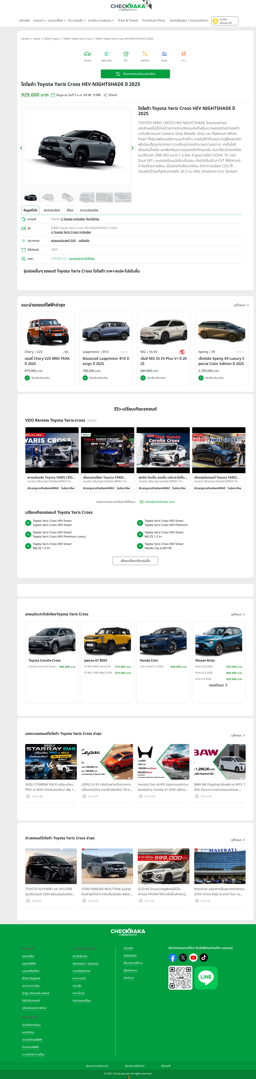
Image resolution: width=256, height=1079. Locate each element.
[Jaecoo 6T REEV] (107, 640)
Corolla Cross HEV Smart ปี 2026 (43, 666)
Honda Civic (149, 660)
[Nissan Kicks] (218, 640)
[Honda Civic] (163, 640)
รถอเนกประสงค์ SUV (63, 240)
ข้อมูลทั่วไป (30, 210)
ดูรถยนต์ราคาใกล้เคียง (82, 258)
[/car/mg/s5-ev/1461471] (163, 331)
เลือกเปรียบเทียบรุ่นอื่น (135, 560)
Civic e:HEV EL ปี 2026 (151, 666)
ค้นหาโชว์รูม (92, 219)
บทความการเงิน (31, 986)
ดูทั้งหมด (240, 305)
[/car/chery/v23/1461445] (48, 331)
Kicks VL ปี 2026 (203, 673)
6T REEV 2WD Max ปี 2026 (98, 673)
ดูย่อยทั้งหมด (216, 685)
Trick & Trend (128, 20)
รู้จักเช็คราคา (131, 970)
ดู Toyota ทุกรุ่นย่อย (73, 219)
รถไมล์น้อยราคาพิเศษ (34, 1008)
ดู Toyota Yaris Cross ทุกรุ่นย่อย (71, 232)
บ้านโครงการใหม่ (31, 1025)
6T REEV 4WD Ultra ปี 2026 (98, 666)
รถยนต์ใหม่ (28, 956)
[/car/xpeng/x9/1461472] (221, 331)
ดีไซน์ (70, 210)
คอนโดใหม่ (28, 1032)
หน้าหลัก (24, 20)
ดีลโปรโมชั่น (130, 956)
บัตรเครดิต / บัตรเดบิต (85, 964)
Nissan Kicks (205, 660)
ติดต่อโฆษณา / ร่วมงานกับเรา (189, 20)
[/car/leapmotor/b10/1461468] (106, 331)
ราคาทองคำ (79, 978)
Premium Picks (154, 20)
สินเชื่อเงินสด (80, 956)
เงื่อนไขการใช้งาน (133, 963)
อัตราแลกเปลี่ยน (82, 1001)
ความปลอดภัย (89, 210)
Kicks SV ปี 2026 (204, 666)
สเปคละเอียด (52, 210)
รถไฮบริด (84, 240)
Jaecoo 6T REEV (95, 660)
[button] (225, 21)
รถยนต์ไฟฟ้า (29, 964)
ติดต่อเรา (129, 978)
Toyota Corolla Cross (45, 660)
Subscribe (67, 488)
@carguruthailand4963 (43, 488)
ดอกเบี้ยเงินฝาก (81, 971)
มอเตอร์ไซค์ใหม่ (30, 971)
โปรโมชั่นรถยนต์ (31, 1001)
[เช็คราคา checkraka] (128, 7)
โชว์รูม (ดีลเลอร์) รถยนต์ (35, 993)
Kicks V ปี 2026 (203, 679)
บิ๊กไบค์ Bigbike (31, 978)
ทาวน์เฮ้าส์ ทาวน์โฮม (33, 1054)
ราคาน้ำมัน (79, 993)
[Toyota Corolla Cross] (52, 640)
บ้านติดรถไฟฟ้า (30, 1047)
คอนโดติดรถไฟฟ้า (32, 1040)
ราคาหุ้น (77, 986)
